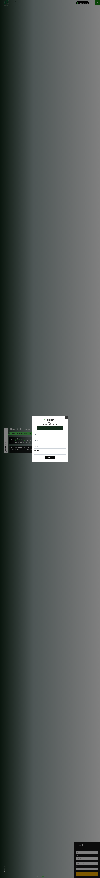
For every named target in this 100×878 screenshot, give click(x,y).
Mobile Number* (38, 444)
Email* (35, 438)
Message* (36, 450)
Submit (50, 457)
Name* (36, 432)
